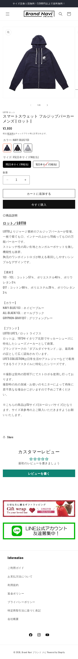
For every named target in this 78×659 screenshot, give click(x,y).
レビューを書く (39, 473)
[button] (7, 14)
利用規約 (13, 585)
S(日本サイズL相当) (46, 163)
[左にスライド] (31, 105)
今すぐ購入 (39, 204)
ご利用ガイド (16, 568)
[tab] (10, 215)
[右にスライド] (47, 105)
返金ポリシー (16, 593)
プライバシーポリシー (21, 602)
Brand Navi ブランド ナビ (34, 652)
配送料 (10, 133)
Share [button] (10, 437)
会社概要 (13, 619)
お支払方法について (20, 576)
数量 (5, 172)
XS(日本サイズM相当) (17, 163)
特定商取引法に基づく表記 (24, 610)
